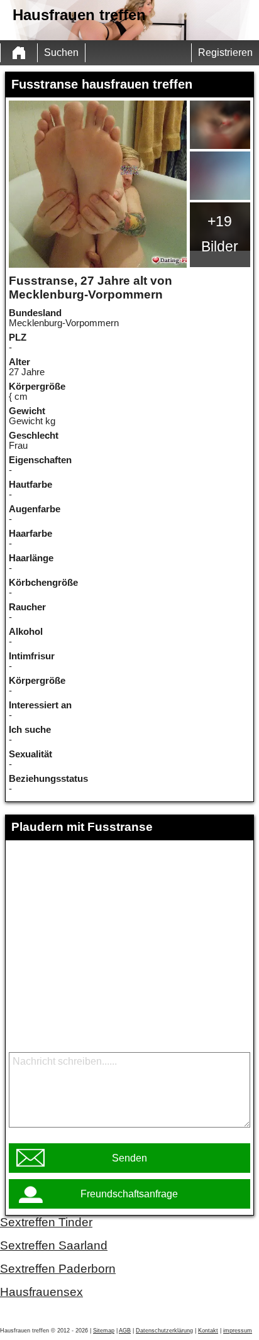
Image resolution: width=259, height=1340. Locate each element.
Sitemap (103, 1330)
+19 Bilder (219, 234)
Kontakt (208, 1330)
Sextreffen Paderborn (58, 1268)
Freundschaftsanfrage (129, 1194)
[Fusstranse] (98, 184)
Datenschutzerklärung (164, 1330)
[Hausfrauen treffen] (19, 52)
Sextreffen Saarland (53, 1245)
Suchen (61, 52)
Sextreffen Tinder (46, 1222)
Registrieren (225, 52)
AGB (125, 1330)
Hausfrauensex (41, 1292)
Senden (129, 1158)
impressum (237, 1330)
